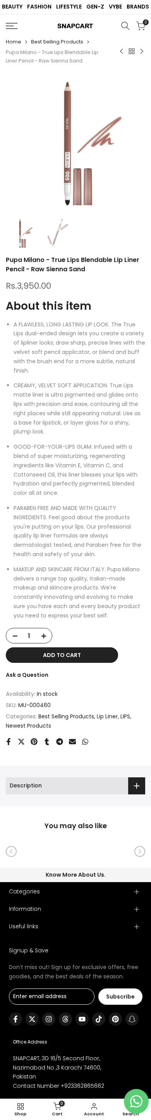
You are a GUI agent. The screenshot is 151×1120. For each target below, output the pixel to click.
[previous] (11, 851)
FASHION (39, 6)
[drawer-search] (125, 25)
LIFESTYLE (69, 6)
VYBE (115, 6)
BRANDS (138, 6)
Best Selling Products (57, 41)
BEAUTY (12, 6)
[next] (139, 851)
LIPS (125, 716)
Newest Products (28, 726)
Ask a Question (27, 675)
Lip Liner (107, 716)
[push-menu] (11, 26)
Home (13, 41)
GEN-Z (95, 6)
